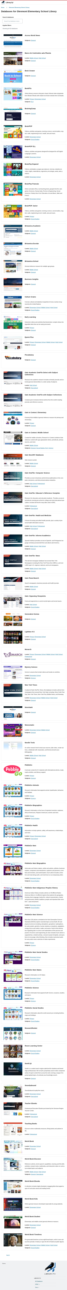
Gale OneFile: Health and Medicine (38, 515)
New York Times (31, 685)
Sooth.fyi (28, 1063)
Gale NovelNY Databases (34, 455)
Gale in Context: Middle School (37, 432)
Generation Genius (32, 614)
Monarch (28, 649)
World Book (29, 1141)
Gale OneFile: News (32, 556)
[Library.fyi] (3, 2)
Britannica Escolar (32, 243)
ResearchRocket (31, 1028)
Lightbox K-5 (30, 632)
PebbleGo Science (32, 988)
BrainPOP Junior (31, 206)
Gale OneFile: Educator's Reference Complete (42, 493)
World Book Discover (33, 1159)
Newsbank (29, 707)
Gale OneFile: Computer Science (37, 473)
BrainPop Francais (32, 184)
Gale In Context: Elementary (35, 412)
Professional (41, 483)
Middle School (34, 58)
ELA (32, 101)
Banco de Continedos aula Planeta (38, 53)
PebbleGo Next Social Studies (36, 952)
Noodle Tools (30, 743)
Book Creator (30, 71)
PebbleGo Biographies (33, 805)
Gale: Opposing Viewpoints (35, 596)
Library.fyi (9, 2)
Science (51, 448)
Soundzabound (30, 1085)
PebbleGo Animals (32, 785)
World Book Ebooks (32, 1181)
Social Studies (35, 139)
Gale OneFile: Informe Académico (38, 535)
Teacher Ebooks (31, 1103)
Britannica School (31, 261)
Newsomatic (29, 725)
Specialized (34, 388)
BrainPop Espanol (31, 164)
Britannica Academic (33, 226)
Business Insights (31, 279)
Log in (8, 1255)
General (33, 40)
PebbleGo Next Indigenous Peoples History (41, 888)
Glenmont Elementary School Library (19, 7)
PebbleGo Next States (33, 970)
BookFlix (28, 88)
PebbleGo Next (30, 845)
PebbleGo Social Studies (34, 1008)
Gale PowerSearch (32, 578)
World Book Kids (31, 1199)
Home (2, 7)
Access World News (32, 35)
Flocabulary (29, 355)
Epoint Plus (29, 337)
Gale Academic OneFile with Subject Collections (43, 395)
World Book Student (32, 1216)
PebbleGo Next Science (34, 914)
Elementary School (40, 99)
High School (42, 58)
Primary (32, 99)
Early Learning (30, 317)
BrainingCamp (30, 108)
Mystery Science (31, 667)
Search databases (8, 17)
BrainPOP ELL (30, 146)
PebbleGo (28, 765)
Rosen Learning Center (33, 1046)
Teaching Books (31, 1123)
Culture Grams (30, 297)
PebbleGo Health (31, 825)
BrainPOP (28, 126)
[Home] (50, 1268)
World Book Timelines (33, 1234)
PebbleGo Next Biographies (35, 863)
